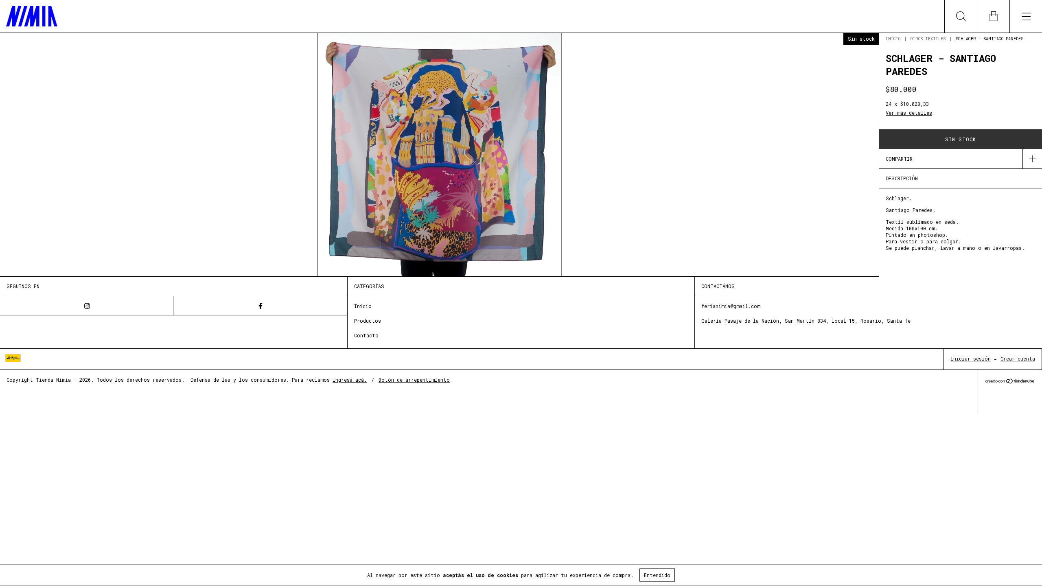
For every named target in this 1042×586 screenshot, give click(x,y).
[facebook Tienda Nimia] (260, 305)
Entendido (657, 575)
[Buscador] (960, 16)
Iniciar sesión (970, 358)
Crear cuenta (1017, 358)
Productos (367, 320)
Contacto (366, 335)
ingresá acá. (350, 379)
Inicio (893, 39)
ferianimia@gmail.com (730, 306)
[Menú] (1025, 16)
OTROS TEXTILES (928, 39)
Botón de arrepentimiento (414, 379)
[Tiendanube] (1010, 381)
